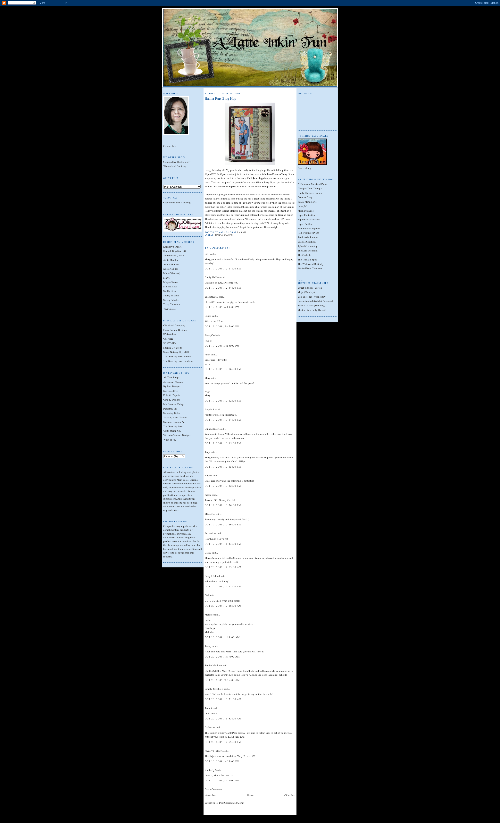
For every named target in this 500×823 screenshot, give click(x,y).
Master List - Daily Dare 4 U (312, 310)
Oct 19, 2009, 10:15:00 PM (223, 443)
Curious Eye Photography (177, 162)
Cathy (208, 552)
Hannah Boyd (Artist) (174, 251)
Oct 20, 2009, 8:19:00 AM (222, 656)
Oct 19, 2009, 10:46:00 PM (223, 524)
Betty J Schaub (213, 576)
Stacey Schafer (171, 300)
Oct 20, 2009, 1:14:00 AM (222, 637)
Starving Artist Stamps (175, 417)
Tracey (208, 646)
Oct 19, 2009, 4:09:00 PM (222, 307)
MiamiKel (210, 514)
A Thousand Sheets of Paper (312, 184)
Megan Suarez (170, 282)
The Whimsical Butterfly (311, 264)
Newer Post (210, 795)
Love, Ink (303, 206)
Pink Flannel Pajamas (309, 228)
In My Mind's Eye (307, 201)
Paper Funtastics (306, 215)
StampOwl (210, 335)
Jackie (208, 494)
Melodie (209, 614)
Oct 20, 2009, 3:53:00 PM (222, 761)
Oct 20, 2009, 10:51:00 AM (223, 699)
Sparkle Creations (172, 347)
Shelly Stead (170, 291)
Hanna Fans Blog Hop (220, 98)
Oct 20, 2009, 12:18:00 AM (223, 605)
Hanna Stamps (224, 235)
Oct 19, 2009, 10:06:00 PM (223, 369)
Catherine (210, 727)
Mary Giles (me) (171, 273)
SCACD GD (169, 343)
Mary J (167, 277)
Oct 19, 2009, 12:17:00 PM (223, 268)
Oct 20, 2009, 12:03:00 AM (223, 567)
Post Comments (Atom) (231, 802)
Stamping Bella (171, 413)
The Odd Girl (305, 255)
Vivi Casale (169, 308)
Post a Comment (213, 789)
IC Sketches (169, 334)
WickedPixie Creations (310, 268)
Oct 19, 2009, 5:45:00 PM (222, 326)
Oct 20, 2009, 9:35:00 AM (222, 680)
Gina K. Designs (171, 399)
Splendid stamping (308, 246)
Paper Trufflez (305, 224)
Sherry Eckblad (171, 295)
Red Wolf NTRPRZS (308, 232)
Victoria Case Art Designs (176, 435)
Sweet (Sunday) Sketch (310, 287)
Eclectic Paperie (171, 395)
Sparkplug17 (211, 296)
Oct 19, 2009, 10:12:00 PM (223, 400)
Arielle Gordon (171, 264)
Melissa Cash (170, 286)
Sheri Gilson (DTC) (173, 255)
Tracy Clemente (171, 304)
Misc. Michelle (306, 210)
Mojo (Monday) (306, 292)
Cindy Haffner (212, 277)
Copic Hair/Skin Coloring (177, 202)
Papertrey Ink (170, 408)
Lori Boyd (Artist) (172, 246)
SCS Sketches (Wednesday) (312, 296)
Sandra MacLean (213, 665)
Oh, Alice (168, 338)
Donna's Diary (305, 197)
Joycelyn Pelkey (213, 750)
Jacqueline (210, 533)
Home (250, 795)
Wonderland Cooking (174, 166)
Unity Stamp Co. (172, 430)
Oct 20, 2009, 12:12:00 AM (223, 586)
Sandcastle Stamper (308, 237)
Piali (207, 595)
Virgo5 (208, 475)
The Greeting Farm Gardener (178, 361)
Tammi (208, 708)
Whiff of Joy (169, 439)
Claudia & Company (174, 325)
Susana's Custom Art (174, 422)
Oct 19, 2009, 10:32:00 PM (223, 486)
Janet (207, 354)
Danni (208, 316)
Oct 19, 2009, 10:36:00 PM (223, 505)
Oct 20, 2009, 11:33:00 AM (223, 718)
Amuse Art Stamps (173, 382)
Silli (207, 254)
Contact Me (169, 146)
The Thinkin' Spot (307, 259)
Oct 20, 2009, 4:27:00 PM (222, 780)
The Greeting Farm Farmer (177, 356)
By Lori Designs (171, 386)
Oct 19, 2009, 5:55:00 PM (222, 345)
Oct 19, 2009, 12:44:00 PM (223, 287)
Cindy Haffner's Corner (310, 193)
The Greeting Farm (173, 426)
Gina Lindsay (212, 428)
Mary (207, 378)
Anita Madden (171, 260)
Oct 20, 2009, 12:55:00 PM (223, 742)
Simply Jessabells (214, 689)
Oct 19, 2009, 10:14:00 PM (223, 419)
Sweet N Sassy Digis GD (176, 352)
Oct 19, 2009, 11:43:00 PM (223, 544)
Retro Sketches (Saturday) (311, 305)
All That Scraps (171, 377)
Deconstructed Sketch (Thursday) (315, 301)
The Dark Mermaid (308, 250)
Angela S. (210, 409)
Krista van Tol (170, 268)
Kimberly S (211, 770)
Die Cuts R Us (170, 391)
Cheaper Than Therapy (310, 188)
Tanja (208, 452)
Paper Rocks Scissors (309, 219)
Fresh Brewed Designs (175, 330)
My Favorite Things (173, 404)
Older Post (289, 795)
